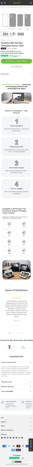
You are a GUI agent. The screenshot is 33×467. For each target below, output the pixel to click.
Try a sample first (16, 66)
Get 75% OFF (31, 444)
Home (2, 7)
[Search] (4, 3)
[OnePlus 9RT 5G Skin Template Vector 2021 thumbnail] (4, 34)
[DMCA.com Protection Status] (16, 462)
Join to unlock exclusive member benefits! (12, 53)
